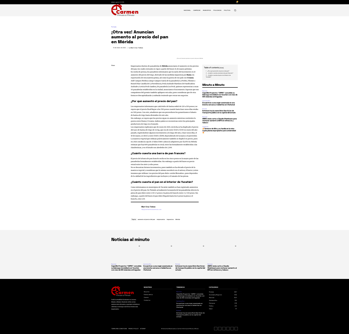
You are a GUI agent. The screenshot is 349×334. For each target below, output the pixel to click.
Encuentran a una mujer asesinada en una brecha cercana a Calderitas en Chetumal (157, 268)
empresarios (161, 219)
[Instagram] (219, 328)
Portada (113, 27)
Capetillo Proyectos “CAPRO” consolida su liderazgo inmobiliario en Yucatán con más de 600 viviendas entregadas (219, 95)
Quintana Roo (206, 101)
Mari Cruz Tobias (137, 48)
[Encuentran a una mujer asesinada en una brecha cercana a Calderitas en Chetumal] (158, 253)
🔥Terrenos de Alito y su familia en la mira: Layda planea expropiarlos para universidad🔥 (219, 130)
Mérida (177, 219)
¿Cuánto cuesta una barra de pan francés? (220, 73)
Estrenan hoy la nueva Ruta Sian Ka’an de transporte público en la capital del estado (190, 268)
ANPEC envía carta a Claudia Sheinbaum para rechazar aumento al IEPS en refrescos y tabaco (219, 121)
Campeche (205, 126)
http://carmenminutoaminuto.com (151, 209)
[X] (113, 74)
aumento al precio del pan (146, 219)
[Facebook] (113, 70)
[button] (235, 10)
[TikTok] (223, 328)
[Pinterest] (113, 78)
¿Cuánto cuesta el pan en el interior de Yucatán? (218, 76)
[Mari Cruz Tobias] (135, 209)
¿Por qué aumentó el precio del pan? (218, 71)
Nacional (204, 91)
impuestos (170, 219)
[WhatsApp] (113, 82)
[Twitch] (228, 328)
